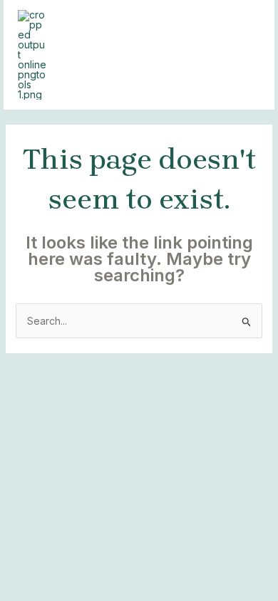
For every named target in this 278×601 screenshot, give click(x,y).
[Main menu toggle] (245, 55)
